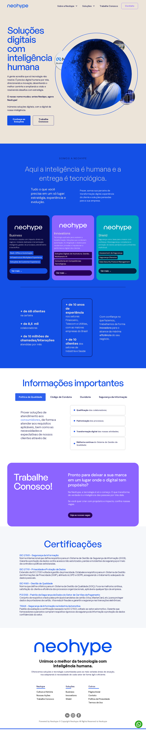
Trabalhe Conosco (109, 6)
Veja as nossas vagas (80, 515)
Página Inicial (94, 692)
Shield (68, 699)
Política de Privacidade (99, 699)
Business (70, 692)
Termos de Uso (95, 702)
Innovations (71, 695)
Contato (129, 6)
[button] (67, 6)
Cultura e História (44, 692)
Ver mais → (17, 271)
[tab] (30, 397)
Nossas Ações (43, 695)
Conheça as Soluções (19, 120)
